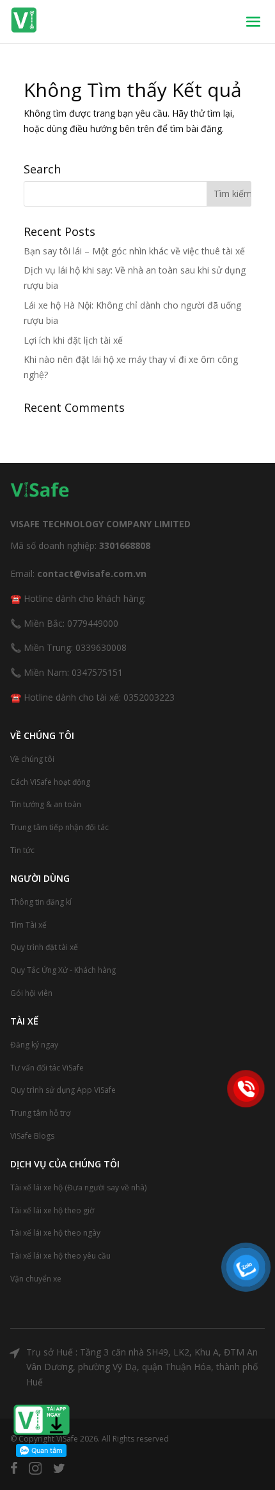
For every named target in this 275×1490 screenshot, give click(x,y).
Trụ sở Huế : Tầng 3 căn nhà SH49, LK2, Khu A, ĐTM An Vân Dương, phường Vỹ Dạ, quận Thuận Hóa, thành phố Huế (142, 1367)
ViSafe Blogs (32, 1135)
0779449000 (92, 623)
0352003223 (149, 697)
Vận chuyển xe (35, 1278)
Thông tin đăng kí (41, 901)
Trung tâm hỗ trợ (40, 1112)
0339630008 (101, 647)
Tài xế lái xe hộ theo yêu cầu (60, 1255)
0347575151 (97, 672)
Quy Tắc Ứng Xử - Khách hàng (63, 970)
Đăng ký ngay (34, 1044)
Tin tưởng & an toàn (45, 804)
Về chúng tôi (32, 759)
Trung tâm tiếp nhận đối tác (59, 827)
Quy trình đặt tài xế (44, 947)
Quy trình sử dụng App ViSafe (63, 1090)
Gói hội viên (31, 993)
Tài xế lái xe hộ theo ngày (55, 1232)
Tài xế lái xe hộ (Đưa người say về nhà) (78, 1187)
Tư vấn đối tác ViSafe (47, 1067)
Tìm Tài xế (28, 924)
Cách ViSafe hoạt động (50, 782)
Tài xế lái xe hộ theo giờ (52, 1210)
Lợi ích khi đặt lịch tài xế (73, 340)
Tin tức (22, 850)
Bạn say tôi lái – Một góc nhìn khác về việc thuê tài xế (134, 251)
